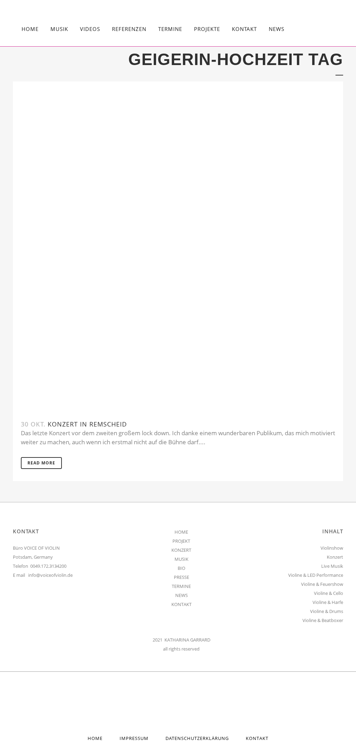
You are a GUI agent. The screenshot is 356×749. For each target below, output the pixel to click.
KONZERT (181, 550)
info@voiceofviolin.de (50, 575)
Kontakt (257, 738)
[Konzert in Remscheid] (178, 246)
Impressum (134, 738)
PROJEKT (181, 541)
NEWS (181, 595)
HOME (181, 532)
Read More (41, 463)
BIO (181, 568)
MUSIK (181, 559)
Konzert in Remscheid (87, 424)
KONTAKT (181, 604)
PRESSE (181, 577)
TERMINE (181, 586)
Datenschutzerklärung (197, 738)
